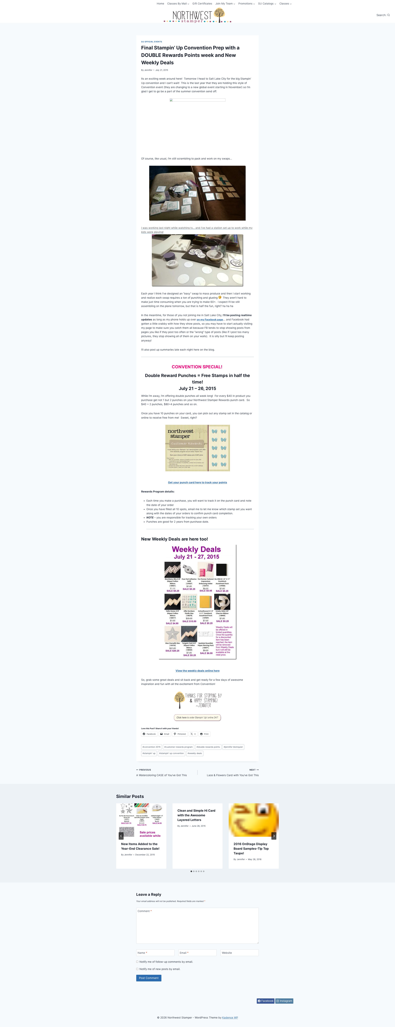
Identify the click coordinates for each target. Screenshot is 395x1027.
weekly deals (195, 753)
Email (184, 952)
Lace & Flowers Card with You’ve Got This (233, 773)
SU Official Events (151, 41)
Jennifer (148, 70)
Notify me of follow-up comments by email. (166, 961)
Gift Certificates (202, 3)
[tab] (191, 871)
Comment (145, 911)
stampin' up (149, 753)
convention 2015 (151, 747)
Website (227, 952)
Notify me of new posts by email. (159, 969)
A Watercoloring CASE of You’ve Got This (161, 773)
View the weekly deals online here (198, 670)
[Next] (273, 836)
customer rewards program (178, 747)
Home (160, 3)
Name (142, 952)
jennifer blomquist (233, 747)
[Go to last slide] (121, 836)
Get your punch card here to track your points (197, 482)
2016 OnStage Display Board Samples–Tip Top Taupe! (251, 848)
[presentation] (141, 820)
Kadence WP (230, 1017)
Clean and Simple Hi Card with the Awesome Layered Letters (196, 815)
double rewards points (208, 747)
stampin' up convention (171, 753)
